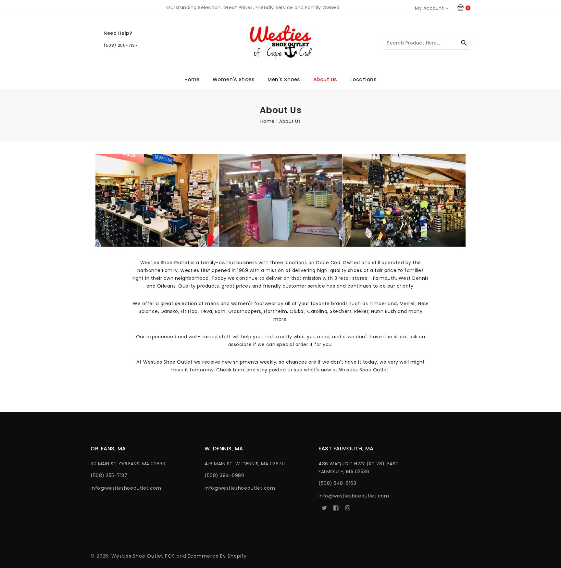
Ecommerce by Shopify (217, 556)
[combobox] (426, 43)
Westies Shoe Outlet (137, 556)
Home (267, 121)
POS (170, 556)
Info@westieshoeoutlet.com (126, 488)
